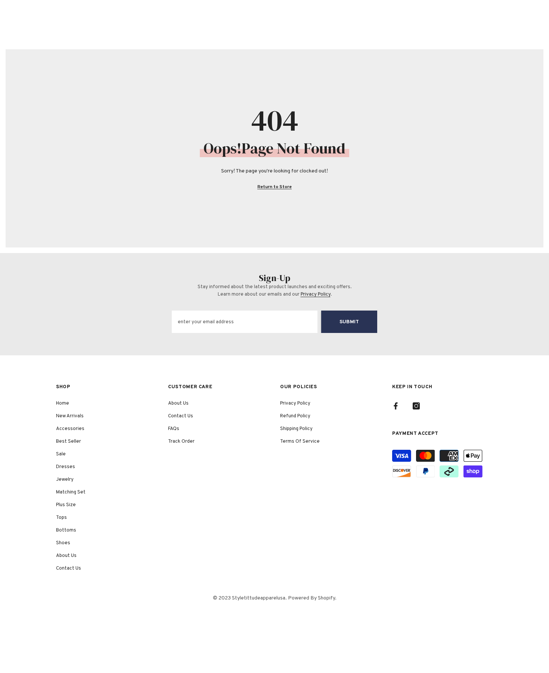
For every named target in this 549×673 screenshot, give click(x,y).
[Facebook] (395, 406)
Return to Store (274, 187)
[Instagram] (416, 406)
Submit (349, 322)
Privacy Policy (316, 294)
